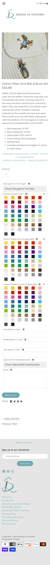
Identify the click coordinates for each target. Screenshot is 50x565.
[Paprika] (33, 197)
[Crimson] (13, 202)
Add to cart (10, 395)
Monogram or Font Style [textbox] (20, 183)
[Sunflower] (13, 197)
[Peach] (26, 202)
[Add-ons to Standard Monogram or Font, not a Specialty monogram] (33, 360)
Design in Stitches (26, 536)
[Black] (13, 234)
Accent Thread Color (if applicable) (22, 239)
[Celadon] (26, 215)
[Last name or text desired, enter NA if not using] (23, 350)
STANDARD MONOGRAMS (15, 154)
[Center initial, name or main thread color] (26, 194)
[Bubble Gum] (6, 206)
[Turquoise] (40, 211)
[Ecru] (40, 220)
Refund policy (9, 524)
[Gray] (33, 229)
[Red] (6, 202)
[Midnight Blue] (33, 211)
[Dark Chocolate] (40, 270)
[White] (6, 229)
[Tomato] (40, 197)
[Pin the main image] (18, 401)
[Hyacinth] (26, 206)
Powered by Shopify (11, 539)
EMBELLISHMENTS (38, 160)
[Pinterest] (8, 471)
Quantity (6, 169)
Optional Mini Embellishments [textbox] (22, 359)
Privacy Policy (9, 514)
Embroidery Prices (11, 507)
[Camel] (26, 224)
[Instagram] (12, 471)
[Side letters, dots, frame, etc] (37, 239)
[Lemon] (6, 197)
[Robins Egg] (6, 215)
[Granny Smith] (6, 220)
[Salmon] (33, 202)
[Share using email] (21, 401)
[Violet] (33, 206)
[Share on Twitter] (15, 401)
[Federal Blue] (13, 211)
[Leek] (33, 215)
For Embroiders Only (12, 517)
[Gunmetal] (40, 229)
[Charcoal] (6, 234)
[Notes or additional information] (11, 370)
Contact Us (7, 500)
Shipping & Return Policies (15, 510)
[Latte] (13, 224)
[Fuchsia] (19, 206)
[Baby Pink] (40, 202)
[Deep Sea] (19, 215)
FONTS (34, 154)
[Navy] (26, 211)
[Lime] (40, 215)
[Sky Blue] (6, 211)
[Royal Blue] (19, 211)
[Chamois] (33, 220)
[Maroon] (19, 202)
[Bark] (33, 224)
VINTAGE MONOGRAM (14, 160)
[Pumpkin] (26, 197)
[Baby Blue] (40, 206)
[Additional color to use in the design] (40, 284)
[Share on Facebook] (11, 401)
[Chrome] (26, 229)
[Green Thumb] (13, 220)
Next (14, 424)
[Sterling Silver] (19, 229)
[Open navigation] (4, 3)
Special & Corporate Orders (15, 504)
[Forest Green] (26, 220)
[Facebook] (4, 471)
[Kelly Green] (19, 220)
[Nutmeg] (19, 224)
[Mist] (13, 229)
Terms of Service (10, 520)
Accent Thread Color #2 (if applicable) (24, 284)
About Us (7, 497)
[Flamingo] (13, 206)
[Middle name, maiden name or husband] (25, 339)
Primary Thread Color (17, 193)
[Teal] (13, 215)
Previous (6, 424)
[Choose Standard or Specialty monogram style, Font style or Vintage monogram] (29, 184)
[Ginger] (19, 197)
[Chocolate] (40, 224)
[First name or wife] (23, 329)
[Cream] (6, 224)
